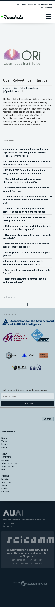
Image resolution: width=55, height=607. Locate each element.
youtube (5, 492)
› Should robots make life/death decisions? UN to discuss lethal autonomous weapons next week (27, 199)
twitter (4, 485)
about (13, 4)
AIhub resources (45, 4)
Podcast (5, 444)
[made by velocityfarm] (30, 583)
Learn (4, 447)
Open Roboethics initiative (26, 88)
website (6, 88)
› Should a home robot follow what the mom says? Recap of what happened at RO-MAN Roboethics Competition (26, 152)
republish (32, 4)
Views (4, 441)
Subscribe (28, 403)
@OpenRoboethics (12, 91)
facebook (6, 482)
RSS (3, 470)
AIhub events (46, 7)
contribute (21, 4)
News (4, 438)
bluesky (5, 488)
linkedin (5, 479)
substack (5, 476)
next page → (9, 297)
